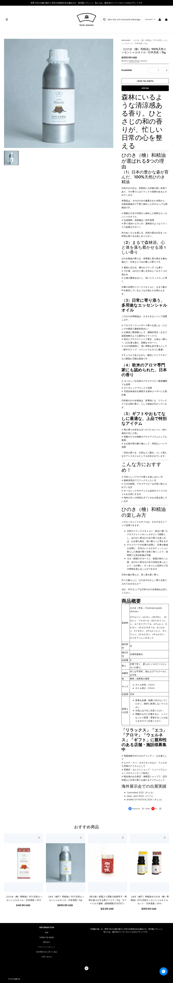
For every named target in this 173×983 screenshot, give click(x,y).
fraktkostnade (134, 61)
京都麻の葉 (16, 979)
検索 (46, 932)
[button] (39, 19)
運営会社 (46, 942)
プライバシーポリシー (46, 947)
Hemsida (126, 40)
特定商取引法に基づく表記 (46, 952)
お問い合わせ (46, 956)
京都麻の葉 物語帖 (46, 937)
